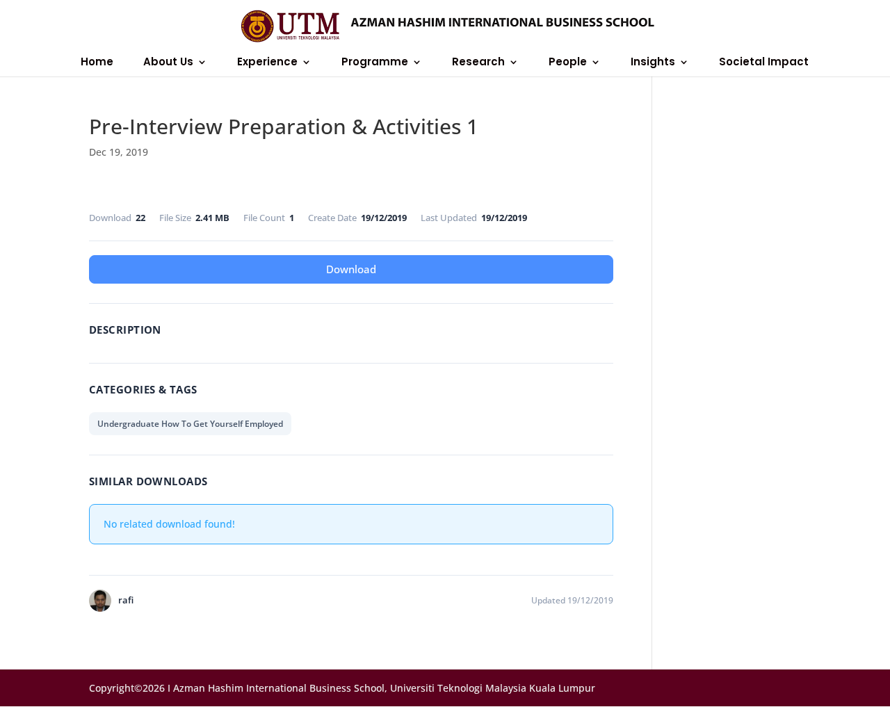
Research (478, 63)
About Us (168, 63)
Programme (374, 63)
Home (97, 63)
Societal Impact (764, 63)
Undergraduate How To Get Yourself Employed (190, 424)
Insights (653, 63)
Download (351, 269)
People (568, 63)
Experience (267, 63)
